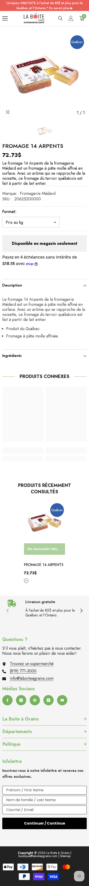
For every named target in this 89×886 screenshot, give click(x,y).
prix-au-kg (26, 580)
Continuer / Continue (44, 823)
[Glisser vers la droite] (81, 610)
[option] (44, 75)
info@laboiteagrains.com (31, 678)
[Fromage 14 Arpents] (44, 522)
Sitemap (65, 856)
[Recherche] (60, 18)
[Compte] (70, 18)
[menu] (5, 18)
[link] (22, 450)
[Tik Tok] (48, 700)
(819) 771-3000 (23, 671)
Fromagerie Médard (37, 193)
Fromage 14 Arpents (43, 564)
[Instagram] (21, 700)
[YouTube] (62, 700)
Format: (9, 212)
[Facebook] (7, 700)
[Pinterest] (35, 700)
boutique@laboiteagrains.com (37, 856)
